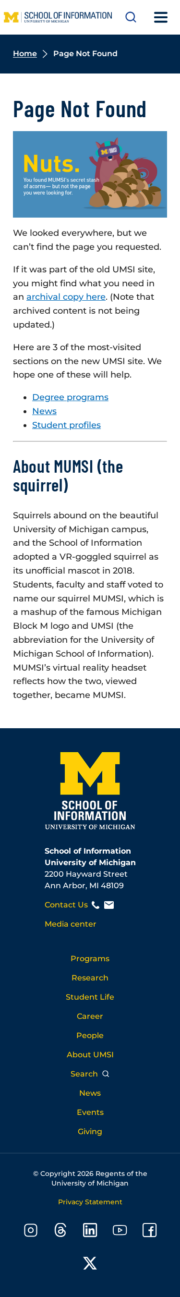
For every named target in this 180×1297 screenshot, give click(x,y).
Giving (90, 1131)
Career (90, 1016)
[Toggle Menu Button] (160, 17)
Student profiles (66, 425)
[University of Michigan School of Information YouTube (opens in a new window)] (120, 1232)
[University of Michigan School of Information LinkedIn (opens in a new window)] (90, 1232)
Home (25, 53)
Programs (90, 958)
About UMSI (90, 1054)
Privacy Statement (90, 1202)
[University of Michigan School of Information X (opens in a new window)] (90, 1265)
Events (90, 1112)
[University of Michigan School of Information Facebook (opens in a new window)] (150, 1232)
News (44, 411)
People (90, 1035)
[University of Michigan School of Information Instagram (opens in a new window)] (31, 1232)
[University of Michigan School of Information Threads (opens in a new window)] (60, 1232)
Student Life (90, 997)
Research (90, 977)
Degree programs (70, 397)
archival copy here (66, 297)
